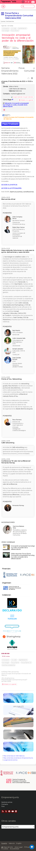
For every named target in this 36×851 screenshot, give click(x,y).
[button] (32, 847)
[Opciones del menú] (2, 13)
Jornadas (10, 26)
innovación (5, 28)
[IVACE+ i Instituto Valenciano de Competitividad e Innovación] (18, 575)
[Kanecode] (12, 603)
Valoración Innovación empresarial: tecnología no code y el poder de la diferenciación (16, 104)
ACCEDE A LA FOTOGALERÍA (11, 188)
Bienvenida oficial (8, 199)
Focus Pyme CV (26, 662)
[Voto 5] (9, 653)
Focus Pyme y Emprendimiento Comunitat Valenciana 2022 (19, 15)
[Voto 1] (2, 653)
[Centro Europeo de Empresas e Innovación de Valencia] (6, 115)
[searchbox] (29, 6)
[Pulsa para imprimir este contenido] (32, 78)
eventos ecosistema (8, 665)
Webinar (4, 109)
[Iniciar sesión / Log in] (33, 2)
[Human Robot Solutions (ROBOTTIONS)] (12, 629)
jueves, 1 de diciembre (7, 21)
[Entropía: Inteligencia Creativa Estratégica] (12, 645)
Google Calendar (28, 97)
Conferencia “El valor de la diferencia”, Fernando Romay (16, 462)
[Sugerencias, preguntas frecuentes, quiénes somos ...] (26, 1)
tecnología (5, 30)
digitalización (22, 28)
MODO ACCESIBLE (23, 1)
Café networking (7, 443)
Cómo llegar (7, 99)
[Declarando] (12, 610)
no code (13, 28)
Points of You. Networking (11, 379)
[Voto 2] (4, 653)
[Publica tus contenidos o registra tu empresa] (28, 1)
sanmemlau (15, 672)
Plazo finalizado (10, 124)
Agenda (3, 26)
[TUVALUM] (12, 618)
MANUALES (18, 706)
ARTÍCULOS (18, 694)
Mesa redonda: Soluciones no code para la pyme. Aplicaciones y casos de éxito (17, 251)
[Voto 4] (7, 653)
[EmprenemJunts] (8, 2)
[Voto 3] (5, 653)
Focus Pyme (15, 30)
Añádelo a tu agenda (26, 100)
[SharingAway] (12, 636)
